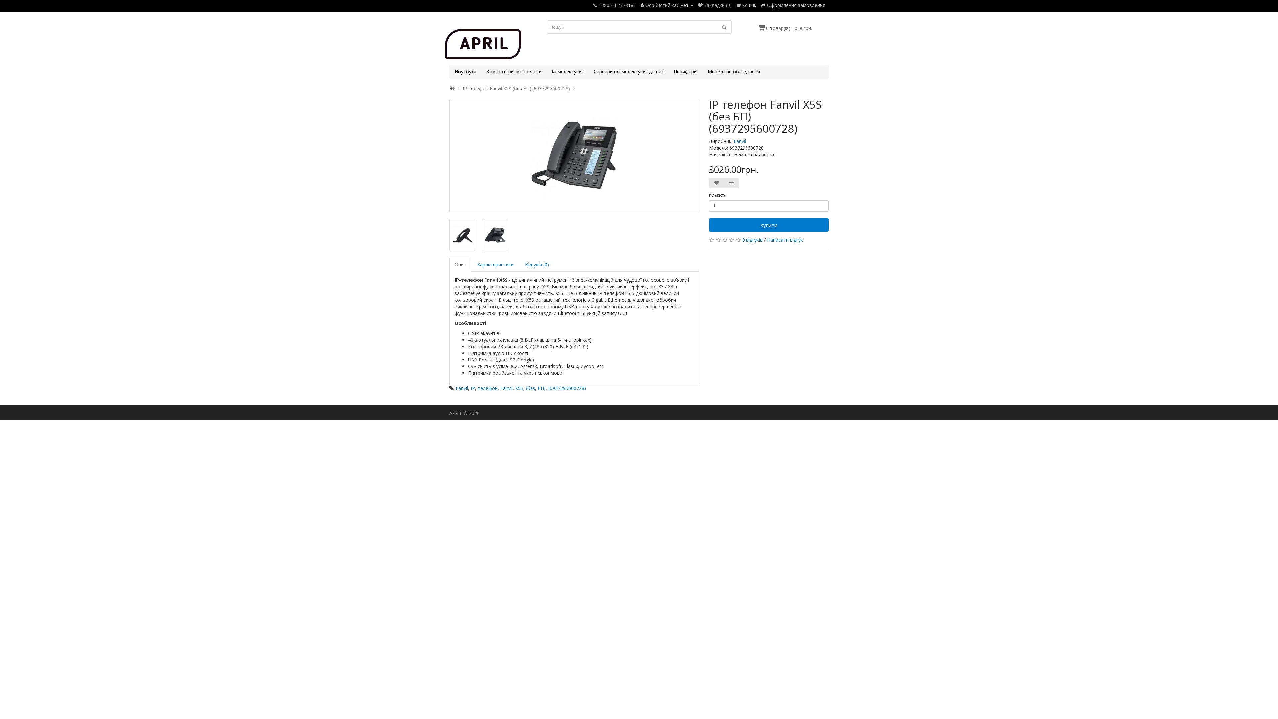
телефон (488, 388)
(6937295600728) (567, 388)
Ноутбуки (465, 71)
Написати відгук (785, 240)
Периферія (686, 71)
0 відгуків (752, 240)
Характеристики (495, 264)
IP (473, 388)
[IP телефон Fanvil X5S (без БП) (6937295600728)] (574, 155)
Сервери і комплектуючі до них (629, 71)
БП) (542, 388)
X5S (519, 388)
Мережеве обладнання (734, 71)
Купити (768, 225)
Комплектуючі (568, 71)
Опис (460, 264)
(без (530, 388)
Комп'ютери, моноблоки (514, 71)
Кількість (717, 195)
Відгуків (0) (537, 264)
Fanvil (740, 141)
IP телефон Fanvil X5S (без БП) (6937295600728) (516, 88)
